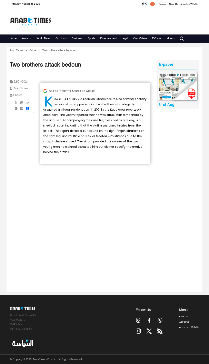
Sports (91, 38)
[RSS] (159, 331)
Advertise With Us (189, 4)
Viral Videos (140, 38)
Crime (32, 50)
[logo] (30, 21)
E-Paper (157, 38)
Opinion (60, 38)
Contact (162, 4)
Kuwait (25, 38)
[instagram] (138, 331)
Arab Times (16, 50)
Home (13, 38)
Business (77, 38)
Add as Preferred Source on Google (72, 91)
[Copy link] (27, 104)
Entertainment (108, 38)
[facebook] (22, 110)
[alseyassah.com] (22, 343)
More (169, 38)
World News (44, 38)
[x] (149, 331)
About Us (173, 4)
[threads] (138, 320)
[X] (16, 104)
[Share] (27, 108)
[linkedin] (22, 104)
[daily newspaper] (177, 87)
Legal (125, 38)
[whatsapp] (16, 110)
